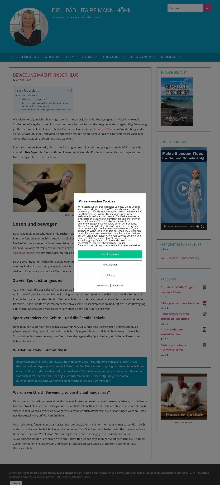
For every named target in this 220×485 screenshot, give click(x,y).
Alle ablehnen (110, 264)
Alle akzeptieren (110, 254)
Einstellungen (110, 275)
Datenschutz (103, 285)
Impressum (117, 285)
